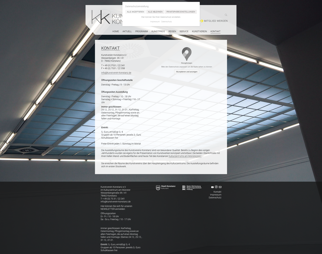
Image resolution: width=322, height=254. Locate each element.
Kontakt (217, 191)
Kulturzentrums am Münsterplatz (185, 156)
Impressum (215, 194)
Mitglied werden (216, 20)
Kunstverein (199, 31)
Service (184, 31)
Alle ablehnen (155, 12)
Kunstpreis (158, 31)
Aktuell (127, 31)
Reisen (172, 31)
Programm (141, 31)
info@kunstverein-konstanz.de (116, 72)
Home (115, 31)
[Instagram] (216, 188)
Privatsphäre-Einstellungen (181, 12)
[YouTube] (212, 188)
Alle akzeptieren (135, 12)
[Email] (219, 188)
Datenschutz (215, 197)
